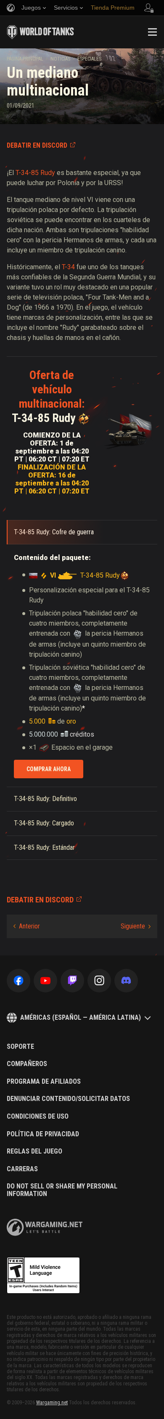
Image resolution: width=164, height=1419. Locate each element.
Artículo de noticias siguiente (136, 926)
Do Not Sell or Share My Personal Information (62, 1190)
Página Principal (25, 59)
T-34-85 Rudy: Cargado (44, 823)
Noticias (60, 59)
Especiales (89, 59)
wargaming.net (44, 1227)
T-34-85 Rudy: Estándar (44, 847)
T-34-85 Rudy (35, 173)
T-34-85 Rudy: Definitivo (45, 799)
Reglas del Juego (34, 1151)
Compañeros (27, 1064)
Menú (152, 32)
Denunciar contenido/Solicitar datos (68, 1099)
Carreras (22, 1169)
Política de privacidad (43, 1134)
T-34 (68, 267)
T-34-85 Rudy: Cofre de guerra (54, 532)
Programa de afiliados (44, 1081)
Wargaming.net (52, 1403)
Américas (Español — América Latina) (80, 1017)
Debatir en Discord (37, 145)
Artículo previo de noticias (26, 926)
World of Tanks (40, 32)
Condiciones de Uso (38, 1116)
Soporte (20, 1046)
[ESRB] (43, 1275)
